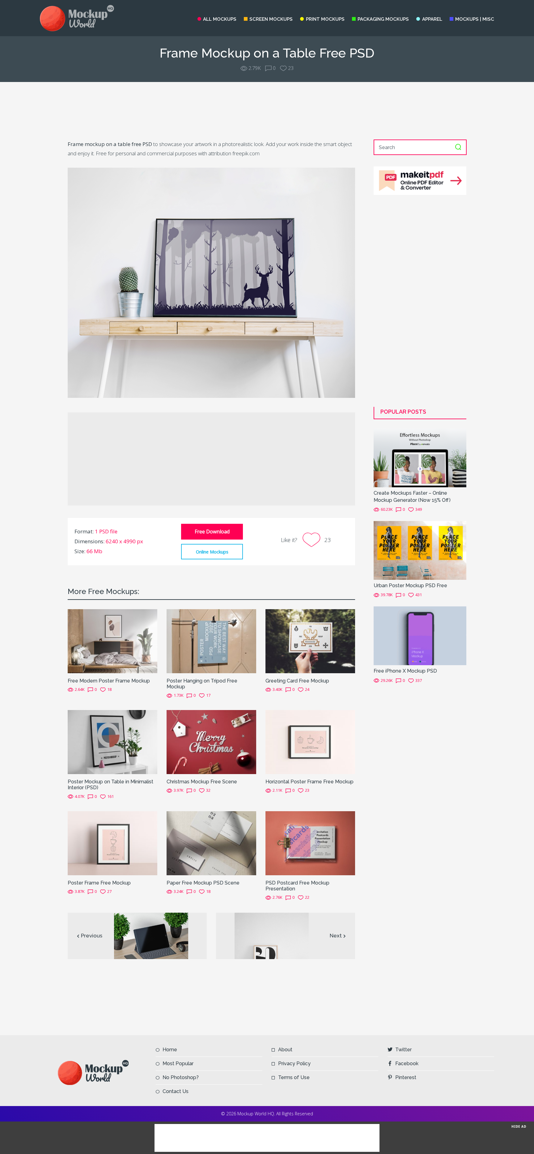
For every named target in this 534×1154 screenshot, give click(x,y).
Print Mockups (325, 19)
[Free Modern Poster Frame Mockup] (112, 640)
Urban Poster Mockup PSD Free (410, 585)
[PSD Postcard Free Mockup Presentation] (310, 842)
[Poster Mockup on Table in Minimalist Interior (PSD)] (112, 741)
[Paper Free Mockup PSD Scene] (211, 842)
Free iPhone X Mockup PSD (405, 671)
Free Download (212, 531)
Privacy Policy (294, 1063)
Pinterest (405, 1077)
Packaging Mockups (383, 19)
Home (170, 1050)
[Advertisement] (267, 111)
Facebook (406, 1063)
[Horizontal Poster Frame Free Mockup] (310, 741)
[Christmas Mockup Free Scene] (211, 741)
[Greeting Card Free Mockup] (310, 640)
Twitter (403, 1050)
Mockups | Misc (474, 19)
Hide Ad (518, 1126)
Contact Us (176, 1091)
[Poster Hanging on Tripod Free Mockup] (211, 640)
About (285, 1050)
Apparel (432, 19)
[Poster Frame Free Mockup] (112, 842)
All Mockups (219, 19)
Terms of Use (294, 1077)
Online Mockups (212, 552)
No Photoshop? (181, 1077)
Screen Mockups (271, 19)
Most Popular (178, 1063)
